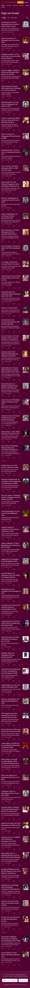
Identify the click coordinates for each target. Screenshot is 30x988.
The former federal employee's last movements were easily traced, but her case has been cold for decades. (10, 486)
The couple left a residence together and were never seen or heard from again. (10, 253)
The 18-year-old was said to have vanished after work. (10, 798)
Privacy (11, 976)
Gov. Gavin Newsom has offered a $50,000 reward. (10, 283)
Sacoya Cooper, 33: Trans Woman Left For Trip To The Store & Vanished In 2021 (10, 338)
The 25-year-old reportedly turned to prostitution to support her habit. (10, 750)
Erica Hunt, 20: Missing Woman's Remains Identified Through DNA (9, 448)
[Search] (27, 17)
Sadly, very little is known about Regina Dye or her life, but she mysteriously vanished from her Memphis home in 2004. (10, 564)
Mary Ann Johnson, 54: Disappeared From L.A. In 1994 (10, 777)
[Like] (2, 34)
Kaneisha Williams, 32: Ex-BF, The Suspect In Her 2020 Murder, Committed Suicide (11, 871)
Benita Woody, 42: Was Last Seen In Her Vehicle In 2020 (11, 730)
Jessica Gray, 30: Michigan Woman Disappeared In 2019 (10, 402)
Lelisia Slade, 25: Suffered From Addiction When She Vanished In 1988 (10, 745)
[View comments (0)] (8, 34)
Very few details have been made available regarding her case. (10, 660)
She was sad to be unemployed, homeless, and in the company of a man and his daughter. (10, 109)
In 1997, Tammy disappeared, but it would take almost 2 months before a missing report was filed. (10, 422)
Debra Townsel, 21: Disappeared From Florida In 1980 (10, 136)
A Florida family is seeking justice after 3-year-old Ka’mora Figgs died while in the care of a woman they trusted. (10, 77)
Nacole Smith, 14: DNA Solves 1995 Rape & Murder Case (10, 955)
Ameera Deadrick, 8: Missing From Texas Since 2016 (10, 40)
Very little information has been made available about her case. (10, 596)
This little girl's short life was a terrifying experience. (10, 612)
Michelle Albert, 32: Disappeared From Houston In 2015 (8, 655)
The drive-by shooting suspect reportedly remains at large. (10, 436)
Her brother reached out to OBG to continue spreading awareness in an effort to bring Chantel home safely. (10, 299)
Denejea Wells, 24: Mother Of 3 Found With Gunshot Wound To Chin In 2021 (10, 809)
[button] (3, 5)
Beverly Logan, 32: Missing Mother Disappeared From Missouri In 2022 (10, 497)
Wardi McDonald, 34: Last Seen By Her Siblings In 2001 (10, 513)
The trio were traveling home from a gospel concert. (9, 676)
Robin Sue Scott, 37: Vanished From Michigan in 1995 (11, 591)
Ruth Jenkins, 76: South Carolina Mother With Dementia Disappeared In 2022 (10, 761)
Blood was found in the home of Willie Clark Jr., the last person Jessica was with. (10, 406)
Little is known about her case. (10, 705)
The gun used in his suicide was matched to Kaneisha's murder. (10, 876)
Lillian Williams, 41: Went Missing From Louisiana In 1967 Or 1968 (10, 545)
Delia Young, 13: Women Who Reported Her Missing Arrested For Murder (10, 88)
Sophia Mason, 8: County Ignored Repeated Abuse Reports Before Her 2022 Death (10, 370)
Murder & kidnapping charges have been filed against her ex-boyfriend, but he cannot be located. (10, 237)
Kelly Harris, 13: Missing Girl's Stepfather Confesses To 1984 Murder (10, 887)
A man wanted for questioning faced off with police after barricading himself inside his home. (10, 502)
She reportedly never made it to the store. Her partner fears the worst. (10, 343)
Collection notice (22, 976)
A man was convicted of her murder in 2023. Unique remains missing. (10, 628)
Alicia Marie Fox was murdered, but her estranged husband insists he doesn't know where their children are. (10, 860)
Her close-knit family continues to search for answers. (11, 157)
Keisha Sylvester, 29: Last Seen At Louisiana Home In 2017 (10, 152)
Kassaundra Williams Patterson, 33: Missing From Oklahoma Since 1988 (10, 939)
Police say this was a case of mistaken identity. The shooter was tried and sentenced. (10, 125)
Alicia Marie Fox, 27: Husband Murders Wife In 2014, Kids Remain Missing (10, 855)
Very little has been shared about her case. (10, 205)
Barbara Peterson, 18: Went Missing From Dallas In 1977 (10, 824)
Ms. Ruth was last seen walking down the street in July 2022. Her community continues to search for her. (10, 766)
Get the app (23, 980)
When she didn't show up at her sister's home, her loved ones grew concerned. (10, 908)
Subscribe (20, 2)
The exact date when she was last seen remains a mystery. (10, 173)
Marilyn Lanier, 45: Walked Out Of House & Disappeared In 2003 (10, 839)
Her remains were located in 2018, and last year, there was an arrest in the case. (10, 452)
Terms (15, 976)
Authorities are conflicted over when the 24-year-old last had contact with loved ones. (10, 29)
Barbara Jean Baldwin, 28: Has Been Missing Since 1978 (10, 701)
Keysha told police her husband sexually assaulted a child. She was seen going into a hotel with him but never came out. (10, 390)
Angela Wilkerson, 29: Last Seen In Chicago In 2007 (10, 686)
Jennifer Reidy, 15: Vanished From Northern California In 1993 (10, 529)
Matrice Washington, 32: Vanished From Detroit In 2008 (10, 200)
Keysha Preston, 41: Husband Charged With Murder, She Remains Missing (9, 386)
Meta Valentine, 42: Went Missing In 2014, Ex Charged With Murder (10, 232)
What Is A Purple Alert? (9, 308)
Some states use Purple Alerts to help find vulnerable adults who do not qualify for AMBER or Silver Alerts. (10, 311)
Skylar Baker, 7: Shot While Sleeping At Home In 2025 (10, 433)
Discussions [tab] (14, 17)
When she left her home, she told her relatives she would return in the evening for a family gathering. (10, 221)
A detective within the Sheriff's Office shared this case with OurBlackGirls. (10, 720)
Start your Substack (10, 980)
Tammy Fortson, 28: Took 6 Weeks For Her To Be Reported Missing (10, 418)
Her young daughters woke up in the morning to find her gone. (10, 943)
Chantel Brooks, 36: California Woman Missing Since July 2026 (10, 294)
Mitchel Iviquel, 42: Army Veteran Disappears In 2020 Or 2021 (10, 104)
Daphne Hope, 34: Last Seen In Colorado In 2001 (9, 466)
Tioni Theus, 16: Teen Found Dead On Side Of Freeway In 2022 (10, 278)
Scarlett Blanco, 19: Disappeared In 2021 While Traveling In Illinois (10, 575)
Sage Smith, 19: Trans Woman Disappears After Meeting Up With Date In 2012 (10, 184)
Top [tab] (8, 17)
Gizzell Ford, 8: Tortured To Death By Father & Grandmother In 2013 (10, 607)
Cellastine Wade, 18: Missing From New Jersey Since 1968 (10, 793)
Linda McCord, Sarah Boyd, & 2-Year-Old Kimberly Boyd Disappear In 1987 (10, 671)
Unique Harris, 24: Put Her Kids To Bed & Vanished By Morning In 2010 (10, 623)
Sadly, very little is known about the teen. (10, 828)
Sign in (26, 2)
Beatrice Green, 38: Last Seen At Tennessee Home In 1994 (10, 903)
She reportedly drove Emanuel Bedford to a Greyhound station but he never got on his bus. (10, 327)
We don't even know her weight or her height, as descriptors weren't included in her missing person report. (10, 550)
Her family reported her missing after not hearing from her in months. (10, 359)
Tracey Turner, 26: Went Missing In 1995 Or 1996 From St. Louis (9, 168)
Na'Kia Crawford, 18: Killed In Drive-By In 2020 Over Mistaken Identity (10, 120)
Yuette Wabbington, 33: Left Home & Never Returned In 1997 (9, 216)
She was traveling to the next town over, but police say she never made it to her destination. (10, 580)
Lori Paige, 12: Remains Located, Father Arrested (10, 263)
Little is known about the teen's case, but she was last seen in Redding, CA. (10, 534)
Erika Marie (10, 32)
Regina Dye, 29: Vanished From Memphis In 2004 (10, 560)
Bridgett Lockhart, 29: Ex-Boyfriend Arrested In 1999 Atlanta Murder (10, 56)
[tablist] (9, 17)
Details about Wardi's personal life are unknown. (10, 518)
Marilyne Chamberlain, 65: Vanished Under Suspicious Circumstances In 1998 (11, 481)
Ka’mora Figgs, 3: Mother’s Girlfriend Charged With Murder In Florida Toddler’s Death (10, 72)
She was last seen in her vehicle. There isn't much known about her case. (10, 734)
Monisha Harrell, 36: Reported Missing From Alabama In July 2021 (9, 354)
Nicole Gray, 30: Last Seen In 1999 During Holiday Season (10, 919)
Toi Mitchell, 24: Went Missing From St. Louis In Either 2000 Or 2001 (10, 24)
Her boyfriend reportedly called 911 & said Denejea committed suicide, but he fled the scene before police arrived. (10, 814)
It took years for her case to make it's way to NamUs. (11, 690)
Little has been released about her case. (9, 644)
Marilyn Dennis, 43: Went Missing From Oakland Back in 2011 (10, 639)
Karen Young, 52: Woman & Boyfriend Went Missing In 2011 (10, 248)
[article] (15, 28)
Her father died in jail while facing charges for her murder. (11, 267)
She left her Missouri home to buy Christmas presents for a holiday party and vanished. (9, 924)
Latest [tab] (4, 17)
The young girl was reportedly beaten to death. (10, 93)
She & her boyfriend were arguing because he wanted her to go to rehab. (10, 844)
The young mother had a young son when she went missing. (10, 141)
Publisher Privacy (21, 974)
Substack (6, 984)
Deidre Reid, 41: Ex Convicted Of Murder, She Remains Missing (10, 322)
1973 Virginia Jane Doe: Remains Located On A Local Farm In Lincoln (9, 715)
